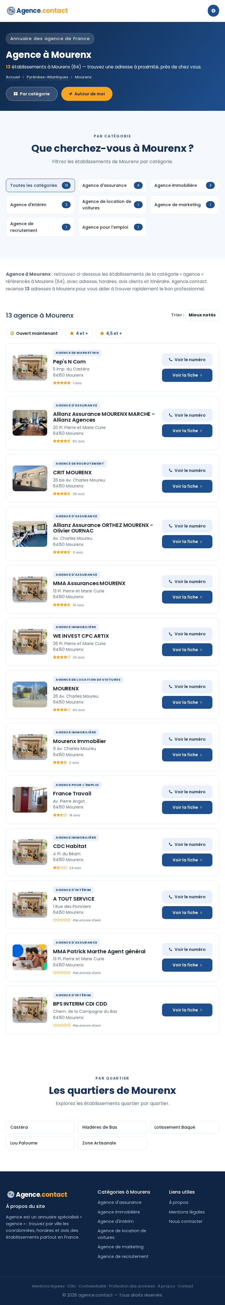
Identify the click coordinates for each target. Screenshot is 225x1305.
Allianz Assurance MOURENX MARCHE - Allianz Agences (104, 416)
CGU (71, 1286)
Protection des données (132, 1286)
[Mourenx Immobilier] (30, 747)
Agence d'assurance (120, 1202)
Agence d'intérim (116, 1221)
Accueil (13, 77)
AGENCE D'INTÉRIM (73, 889)
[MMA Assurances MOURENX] (30, 589)
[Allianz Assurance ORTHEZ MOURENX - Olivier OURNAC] (30, 534)
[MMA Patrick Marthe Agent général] (30, 957)
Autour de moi (89, 94)
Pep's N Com (69, 361)
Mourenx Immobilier (79, 741)
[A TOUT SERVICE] (30, 905)
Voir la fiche (185, 375)
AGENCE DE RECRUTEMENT (80, 463)
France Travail (72, 793)
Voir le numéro (190, 360)
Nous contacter (185, 1221)
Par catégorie (35, 94)
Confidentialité (92, 1286)
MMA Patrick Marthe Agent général (99, 951)
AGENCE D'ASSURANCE (76, 405)
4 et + (82, 333)
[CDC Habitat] (30, 852)
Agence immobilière (119, 1212)
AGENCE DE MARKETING (77, 352)
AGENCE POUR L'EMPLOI (77, 784)
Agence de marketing (121, 1247)
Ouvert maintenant (37, 333)
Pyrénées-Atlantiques (47, 77)
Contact (185, 1286)
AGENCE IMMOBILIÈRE (76, 627)
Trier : (178, 315)
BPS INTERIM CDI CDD (80, 1003)
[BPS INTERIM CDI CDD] (30, 1010)
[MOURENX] (30, 694)
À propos (178, 1202)
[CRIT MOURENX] (30, 478)
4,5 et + (114, 333)
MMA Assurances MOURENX (89, 583)
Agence (42, 10)
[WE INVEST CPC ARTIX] (30, 642)
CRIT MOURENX (72, 472)
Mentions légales (187, 1212)
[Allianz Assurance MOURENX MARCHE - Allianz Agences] (30, 423)
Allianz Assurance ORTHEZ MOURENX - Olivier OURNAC (103, 528)
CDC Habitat (70, 846)
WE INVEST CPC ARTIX (81, 635)
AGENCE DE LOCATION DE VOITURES (88, 679)
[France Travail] (30, 800)
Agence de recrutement (123, 1256)
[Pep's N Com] (30, 367)
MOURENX (66, 688)
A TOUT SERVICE (73, 898)
